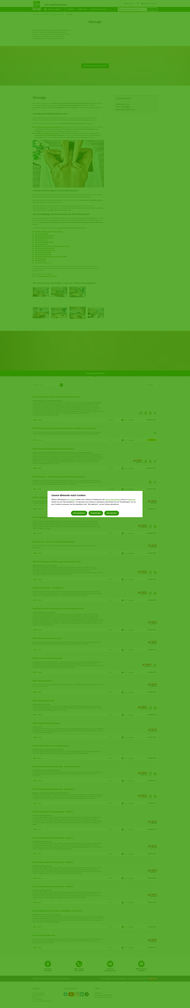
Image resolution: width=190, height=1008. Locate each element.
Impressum (131, 499)
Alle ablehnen (112, 513)
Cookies (72, 499)
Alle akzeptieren (79, 513)
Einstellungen (96, 513)
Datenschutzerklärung (113, 499)
